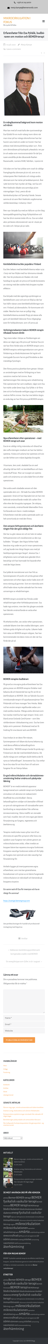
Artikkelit (6, 1085)
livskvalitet (40, 1220)
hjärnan (13, 1217)
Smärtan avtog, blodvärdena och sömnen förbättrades (21, 1111)
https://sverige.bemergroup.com (16, 901)
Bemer (12, 1197)
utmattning (35, 1240)
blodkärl (38, 1209)
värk (16, 1243)
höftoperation (21, 1217)
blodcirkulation (11, 1209)
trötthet (27, 1239)
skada (17, 1232)
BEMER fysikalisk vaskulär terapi (22, 1199)
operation (31, 1228)
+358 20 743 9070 (24, 2)
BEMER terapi (19, 1205)
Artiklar (24, 938)
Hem (5, 1066)
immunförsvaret (11, 1220)
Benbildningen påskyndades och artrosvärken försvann (22, 1120)
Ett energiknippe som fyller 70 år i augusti (23, 961)
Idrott (5, 1092)
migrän (12, 1224)
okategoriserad (8, 1095)
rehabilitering (9, 1232)
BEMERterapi (33, 1205)
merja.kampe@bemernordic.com (24, 7)
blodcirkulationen (27, 1209)
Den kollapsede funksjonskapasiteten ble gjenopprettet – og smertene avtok (23, 1124)
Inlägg (5, 1069)
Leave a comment (13, 49)
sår (38, 1236)
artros (5, 1198)
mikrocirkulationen (15, 1228)
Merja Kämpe (26, 45)
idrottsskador (30, 1217)
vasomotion (8, 1243)
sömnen (14, 1239)
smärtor (42, 1232)
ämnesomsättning (24, 1243)
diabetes (7, 1212)
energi (15, 1213)
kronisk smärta (32, 1220)
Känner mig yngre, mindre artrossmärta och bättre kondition (23, 1107)
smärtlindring (34, 1232)
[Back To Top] (41, 1337)
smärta (24, 1231)
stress (6, 1235)
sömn (6, 1239)
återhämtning (13, 1246)
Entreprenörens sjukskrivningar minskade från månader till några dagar (23, 1115)
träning (21, 1239)
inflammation (23, 1220)
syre (20, 1236)
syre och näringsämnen (29, 1236)
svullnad (13, 1235)
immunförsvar (39, 1217)
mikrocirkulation (27, 1223)
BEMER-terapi (23, 1197)
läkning (6, 1224)
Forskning (6, 1072)
